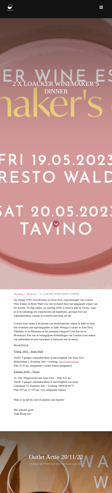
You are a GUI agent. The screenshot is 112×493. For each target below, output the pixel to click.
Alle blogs (18, 294)
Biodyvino (32, 294)
